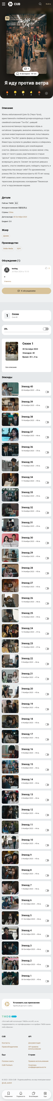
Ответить (7, 281)
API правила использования (34, 1048)
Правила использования (38, 1061)
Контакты (6, 1043)
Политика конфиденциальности (37, 1066)
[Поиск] (40, 4)
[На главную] (14, 4)
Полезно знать (8, 1061)
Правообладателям (10, 1047)
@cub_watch (7, 1083)
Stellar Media (8, 249)
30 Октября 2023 (20, 217)
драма (6, 236)
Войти (48, 4)
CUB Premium (7, 1065)
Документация (34, 1043)
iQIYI (19, 249)
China (11, 212)
